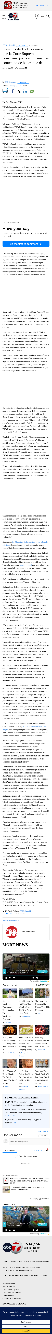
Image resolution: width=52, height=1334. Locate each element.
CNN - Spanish (25, 911)
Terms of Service (9, 1261)
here (14, 1123)
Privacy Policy (23, 1261)
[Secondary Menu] (6, 16)
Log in (39, 1132)
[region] (26, 1166)
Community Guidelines (39, 1261)
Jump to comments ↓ (11, 920)
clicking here (10, 1115)
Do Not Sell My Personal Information (18, 1270)
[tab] (10, 1150)
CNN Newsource (10, 82)
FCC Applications (33, 1267)
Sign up (45, 1132)
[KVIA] (16, 16)
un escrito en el (26, 565)
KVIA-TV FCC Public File (14, 1267)
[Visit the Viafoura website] (44, 1199)
